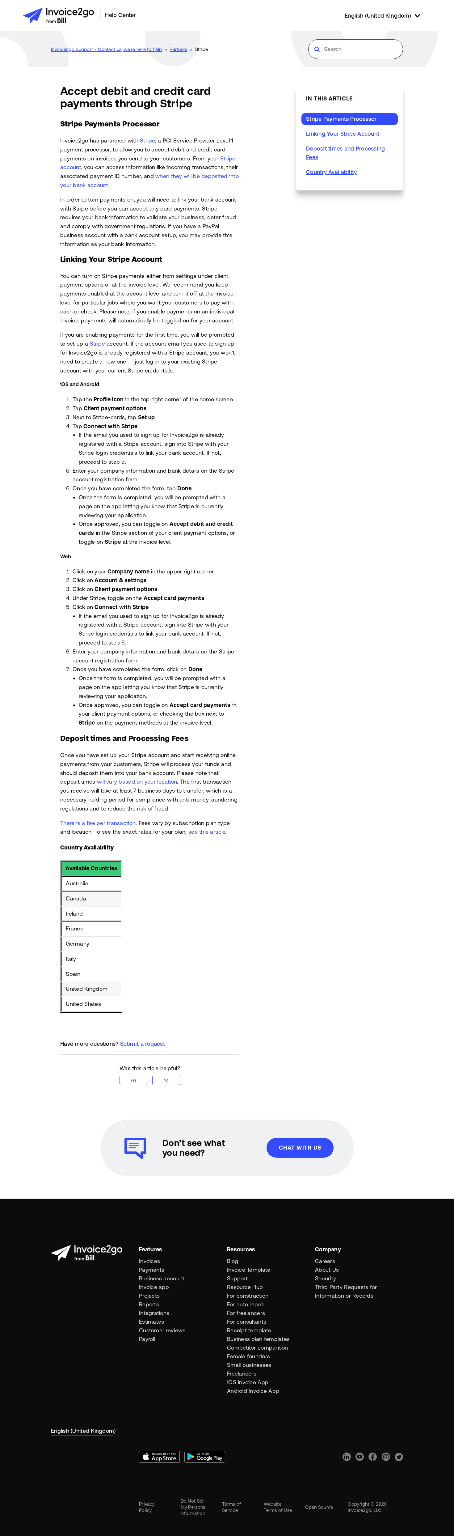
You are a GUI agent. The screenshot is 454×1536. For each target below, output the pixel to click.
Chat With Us (300, 1147)
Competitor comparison (257, 1347)
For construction (247, 1295)
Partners (178, 49)
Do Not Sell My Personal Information (194, 1507)
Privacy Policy (146, 1507)
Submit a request (142, 1043)
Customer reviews (162, 1330)
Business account (161, 1278)
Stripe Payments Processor (341, 119)
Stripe (201, 49)
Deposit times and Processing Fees (345, 152)
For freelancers (246, 1313)
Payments (151, 1269)
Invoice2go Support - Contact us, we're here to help (106, 49)
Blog (232, 1261)
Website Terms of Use (278, 1507)
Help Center (120, 15)
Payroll (147, 1339)
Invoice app (154, 1287)
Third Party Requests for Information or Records (346, 1291)
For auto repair (245, 1304)
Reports (149, 1304)
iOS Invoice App (247, 1382)
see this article (206, 831)
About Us (327, 1269)
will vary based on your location (137, 781)
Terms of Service (231, 1507)
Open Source (319, 1507)
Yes (133, 1080)
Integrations (154, 1313)
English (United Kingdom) (82, 1431)
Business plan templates (258, 1339)
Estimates (151, 1321)
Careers (325, 1261)
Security (325, 1278)
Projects (149, 1295)
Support (237, 1278)
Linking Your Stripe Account (342, 133)
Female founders (248, 1356)
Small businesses (249, 1365)
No (166, 1080)
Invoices (149, 1261)
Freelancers (241, 1373)
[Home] (58, 15)
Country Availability (331, 172)
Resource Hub (245, 1287)
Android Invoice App (253, 1391)
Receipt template (249, 1330)
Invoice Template (248, 1269)
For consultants (246, 1321)
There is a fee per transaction (98, 823)
